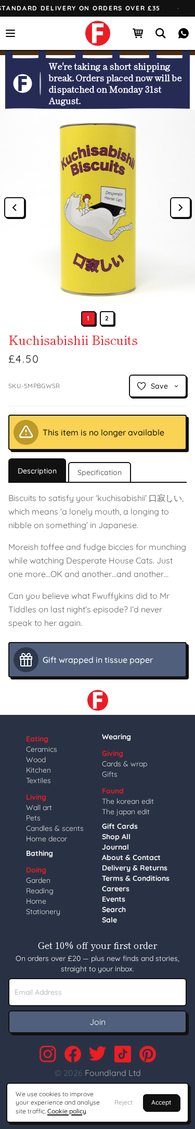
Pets (33, 818)
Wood (36, 759)
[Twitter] (97, 1054)
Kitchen (38, 770)
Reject (123, 1102)
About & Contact (131, 857)
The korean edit (128, 801)
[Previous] (14, 207)
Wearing (116, 736)
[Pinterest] (147, 1054)
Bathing (39, 853)
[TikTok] (122, 1054)
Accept (161, 1102)
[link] (97, 33)
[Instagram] (48, 1054)
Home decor (46, 838)
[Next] (180, 207)
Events (113, 899)
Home (36, 901)
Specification (99, 472)
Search (114, 909)
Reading (40, 890)
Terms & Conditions (136, 878)
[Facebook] (72, 1054)
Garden (38, 880)
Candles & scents (55, 828)
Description (37, 471)
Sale (109, 920)
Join (97, 1022)
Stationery (43, 911)
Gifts (110, 774)
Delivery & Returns (134, 868)
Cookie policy (66, 1111)
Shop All (116, 836)
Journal (115, 847)
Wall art (39, 807)
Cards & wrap (124, 763)
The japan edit (126, 811)
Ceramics (41, 749)
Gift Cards (120, 826)
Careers (115, 888)
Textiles (38, 780)
